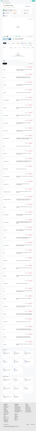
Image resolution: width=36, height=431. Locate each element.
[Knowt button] (32, 6)
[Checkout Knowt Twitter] (32, 424)
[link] (7, 354)
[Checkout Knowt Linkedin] (34, 424)
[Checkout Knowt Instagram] (28, 424)
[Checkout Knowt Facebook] (30, 424)
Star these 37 (31, 63)
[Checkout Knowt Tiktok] (26, 424)
